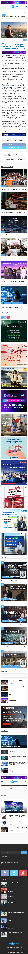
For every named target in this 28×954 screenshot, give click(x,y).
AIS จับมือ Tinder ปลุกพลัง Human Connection (17, 882)
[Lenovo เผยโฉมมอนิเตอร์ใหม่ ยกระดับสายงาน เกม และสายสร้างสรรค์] (14, 806)
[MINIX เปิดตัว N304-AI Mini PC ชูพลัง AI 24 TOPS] (14, 224)
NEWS (4, 14)
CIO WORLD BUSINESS (12, 863)
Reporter (5, 18)
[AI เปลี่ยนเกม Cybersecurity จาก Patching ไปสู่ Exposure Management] (4, 770)
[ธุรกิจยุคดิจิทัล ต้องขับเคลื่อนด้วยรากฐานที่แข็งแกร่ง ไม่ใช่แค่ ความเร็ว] (4, 927)
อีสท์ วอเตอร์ (10, 85)
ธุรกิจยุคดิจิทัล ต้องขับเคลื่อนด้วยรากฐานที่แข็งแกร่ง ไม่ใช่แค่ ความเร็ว (17, 926)
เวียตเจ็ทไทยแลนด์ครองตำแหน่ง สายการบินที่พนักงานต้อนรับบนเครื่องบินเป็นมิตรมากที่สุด (17, 889)
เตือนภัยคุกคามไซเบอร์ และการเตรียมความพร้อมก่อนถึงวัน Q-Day (13, 647)
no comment (17, 18)
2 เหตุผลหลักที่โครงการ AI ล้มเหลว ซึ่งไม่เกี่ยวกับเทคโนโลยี (12, 581)
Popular (7, 676)
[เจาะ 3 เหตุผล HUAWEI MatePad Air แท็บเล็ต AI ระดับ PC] (14, 201)
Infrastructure (15, 302)
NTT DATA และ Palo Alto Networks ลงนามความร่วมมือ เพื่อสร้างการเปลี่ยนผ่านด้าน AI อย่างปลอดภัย (14, 306)
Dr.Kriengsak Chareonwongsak (9, 599)
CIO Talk (12, 576)
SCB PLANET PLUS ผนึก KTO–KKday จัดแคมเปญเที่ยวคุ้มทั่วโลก (13, 282)
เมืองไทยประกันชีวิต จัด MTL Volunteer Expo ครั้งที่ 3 (12, 258)
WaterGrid (12, 20)
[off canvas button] (1, 6)
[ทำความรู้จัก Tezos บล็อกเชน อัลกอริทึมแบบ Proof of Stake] (4, 920)
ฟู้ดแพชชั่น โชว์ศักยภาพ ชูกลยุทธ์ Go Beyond (16, 895)
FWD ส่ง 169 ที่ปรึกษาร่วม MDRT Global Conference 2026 (14, 189)
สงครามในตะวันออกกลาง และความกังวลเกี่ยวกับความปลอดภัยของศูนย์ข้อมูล (13, 670)
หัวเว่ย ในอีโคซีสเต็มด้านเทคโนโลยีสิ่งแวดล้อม (16, 912)
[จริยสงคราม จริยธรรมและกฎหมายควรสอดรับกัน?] (14, 614)
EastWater (4, 20)
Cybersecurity (7, 302)
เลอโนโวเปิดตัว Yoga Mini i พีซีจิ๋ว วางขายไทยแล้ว (17, 822)
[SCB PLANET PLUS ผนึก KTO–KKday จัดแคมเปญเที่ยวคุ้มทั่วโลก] (14, 270)
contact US (12, 947)
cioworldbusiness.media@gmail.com (12, 862)
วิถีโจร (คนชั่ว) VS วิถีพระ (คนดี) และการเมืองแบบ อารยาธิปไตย (13, 603)
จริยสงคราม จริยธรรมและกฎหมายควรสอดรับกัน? (11, 625)
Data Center (16, 665)
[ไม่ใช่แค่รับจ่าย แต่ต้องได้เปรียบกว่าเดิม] (4, 902)
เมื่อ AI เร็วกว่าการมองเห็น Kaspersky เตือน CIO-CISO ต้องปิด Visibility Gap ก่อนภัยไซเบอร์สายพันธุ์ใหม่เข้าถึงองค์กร (17, 763)
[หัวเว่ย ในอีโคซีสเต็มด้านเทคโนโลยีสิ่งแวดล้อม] (4, 914)
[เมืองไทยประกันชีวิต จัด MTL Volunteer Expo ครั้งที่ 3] (14, 247)
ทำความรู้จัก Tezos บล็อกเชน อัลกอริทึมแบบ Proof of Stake (17, 919)
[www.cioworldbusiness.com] (14, 943)
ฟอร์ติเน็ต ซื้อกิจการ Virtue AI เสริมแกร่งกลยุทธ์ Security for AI (17, 751)
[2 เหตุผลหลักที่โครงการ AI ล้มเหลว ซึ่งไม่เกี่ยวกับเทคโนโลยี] (14, 570)
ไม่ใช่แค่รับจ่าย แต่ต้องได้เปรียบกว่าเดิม (15, 901)
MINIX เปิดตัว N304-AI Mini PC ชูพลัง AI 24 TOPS (12, 235)
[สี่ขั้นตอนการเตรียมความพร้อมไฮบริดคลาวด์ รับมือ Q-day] (4, 758)
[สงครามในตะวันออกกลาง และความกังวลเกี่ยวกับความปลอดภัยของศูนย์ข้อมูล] (14, 659)
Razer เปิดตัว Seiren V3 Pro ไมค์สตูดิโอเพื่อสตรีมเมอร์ (18, 828)
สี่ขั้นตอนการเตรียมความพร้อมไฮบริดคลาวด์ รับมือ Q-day (17, 757)
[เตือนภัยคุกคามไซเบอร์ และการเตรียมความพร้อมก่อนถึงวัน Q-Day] (14, 636)
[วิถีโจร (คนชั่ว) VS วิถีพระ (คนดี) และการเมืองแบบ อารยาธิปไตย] (14, 592)
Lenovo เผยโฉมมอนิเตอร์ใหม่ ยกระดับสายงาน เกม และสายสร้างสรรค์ (13, 811)
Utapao (8, 20)
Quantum (16, 642)
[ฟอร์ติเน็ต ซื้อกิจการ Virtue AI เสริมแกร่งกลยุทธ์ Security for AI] (4, 752)
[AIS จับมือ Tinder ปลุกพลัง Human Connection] (4, 884)
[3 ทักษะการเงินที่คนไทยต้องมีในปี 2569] (4, 934)
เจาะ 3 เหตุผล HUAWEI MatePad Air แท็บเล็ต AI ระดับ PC (13, 212)
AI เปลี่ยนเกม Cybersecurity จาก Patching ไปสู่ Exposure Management (17, 769)
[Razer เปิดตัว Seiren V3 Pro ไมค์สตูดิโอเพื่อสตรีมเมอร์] (4, 829)
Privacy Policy (19, 947)
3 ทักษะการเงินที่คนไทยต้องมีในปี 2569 (15, 932)
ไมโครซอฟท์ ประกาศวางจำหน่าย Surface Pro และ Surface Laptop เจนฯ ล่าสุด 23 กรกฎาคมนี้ (18, 816)
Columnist (18, 576)
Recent (21, 676)
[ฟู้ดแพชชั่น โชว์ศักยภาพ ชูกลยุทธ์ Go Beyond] (4, 896)
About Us (7, 947)
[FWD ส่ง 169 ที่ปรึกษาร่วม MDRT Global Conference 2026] (14, 178)
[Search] (26, 6)
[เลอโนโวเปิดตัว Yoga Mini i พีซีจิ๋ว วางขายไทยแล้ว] (4, 823)
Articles (7, 576)
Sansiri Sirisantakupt (7, 577)
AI (2, 302)
